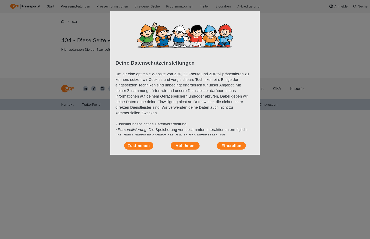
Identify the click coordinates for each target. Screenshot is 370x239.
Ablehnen (185, 146)
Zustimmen (139, 146)
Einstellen (231, 146)
